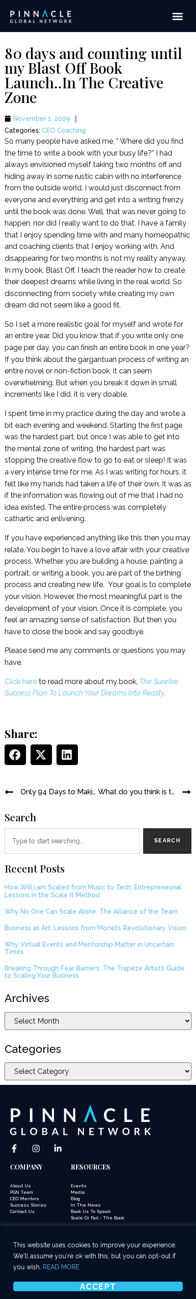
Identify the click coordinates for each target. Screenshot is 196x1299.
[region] (98, 1262)
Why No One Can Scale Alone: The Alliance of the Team (91, 911)
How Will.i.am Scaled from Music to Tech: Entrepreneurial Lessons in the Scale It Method (93, 891)
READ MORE (61, 1267)
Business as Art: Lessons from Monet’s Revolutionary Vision (95, 928)
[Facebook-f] (14, 1148)
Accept (98, 1286)
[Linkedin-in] (58, 1148)
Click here (21, 681)
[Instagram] (36, 1148)
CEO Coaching (64, 130)
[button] (177, 16)
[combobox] (72, 841)
